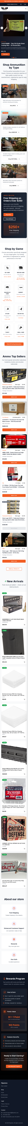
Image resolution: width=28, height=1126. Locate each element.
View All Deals (9, 219)
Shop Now (5, 54)
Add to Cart (14, 397)
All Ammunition (4, 1094)
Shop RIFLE (13, 105)
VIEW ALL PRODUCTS (14, 569)
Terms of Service (5, 1103)
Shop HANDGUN (13, 132)
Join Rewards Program (14, 1066)
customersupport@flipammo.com (10, 1112)
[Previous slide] (2, 28)
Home (2, 1092)
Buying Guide (4, 1097)
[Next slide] (26, 28)
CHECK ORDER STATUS (12, 4)
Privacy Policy (4, 1106)
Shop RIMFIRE (12, 185)
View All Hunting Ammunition (14, 344)
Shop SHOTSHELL (12, 159)
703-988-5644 (6, 1114)
